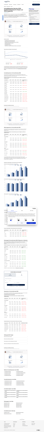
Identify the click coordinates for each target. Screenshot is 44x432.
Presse (14, 425)
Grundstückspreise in (8, 382)
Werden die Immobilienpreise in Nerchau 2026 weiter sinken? (11, 343)
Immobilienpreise (7, 371)
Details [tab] (22, 210)
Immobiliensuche (6, 4)
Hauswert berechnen (6, 424)
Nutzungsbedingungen (25, 425)
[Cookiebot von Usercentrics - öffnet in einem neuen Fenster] (33, 208)
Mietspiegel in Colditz (6, 405)
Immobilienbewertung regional (7, 426)
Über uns (14, 423)
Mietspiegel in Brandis (18, 405)
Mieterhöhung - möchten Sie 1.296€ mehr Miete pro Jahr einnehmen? (13, 45)
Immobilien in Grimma (6, 412)
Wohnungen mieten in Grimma (7, 413)
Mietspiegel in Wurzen (6, 404)
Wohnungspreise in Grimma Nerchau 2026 (10, 41)
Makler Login (33, 424)
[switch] (18, 220)
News (14, 426)
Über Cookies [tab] (31, 210)
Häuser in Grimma (18, 413)
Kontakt (14, 424)
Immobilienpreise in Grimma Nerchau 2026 (10, 40)
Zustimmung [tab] (12, 210)
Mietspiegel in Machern (19, 404)
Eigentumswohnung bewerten (7, 425)
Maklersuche (10, 4)
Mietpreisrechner (6, 427)
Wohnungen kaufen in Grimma (19, 412)
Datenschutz (23, 424)
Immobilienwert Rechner (7, 423)
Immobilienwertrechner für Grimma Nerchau (9, 294)
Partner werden (33, 423)
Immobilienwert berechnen (36, 4)
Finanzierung (14, 4)
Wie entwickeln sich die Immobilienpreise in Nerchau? (10, 341)
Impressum (23, 423)
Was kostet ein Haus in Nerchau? (8, 336)
